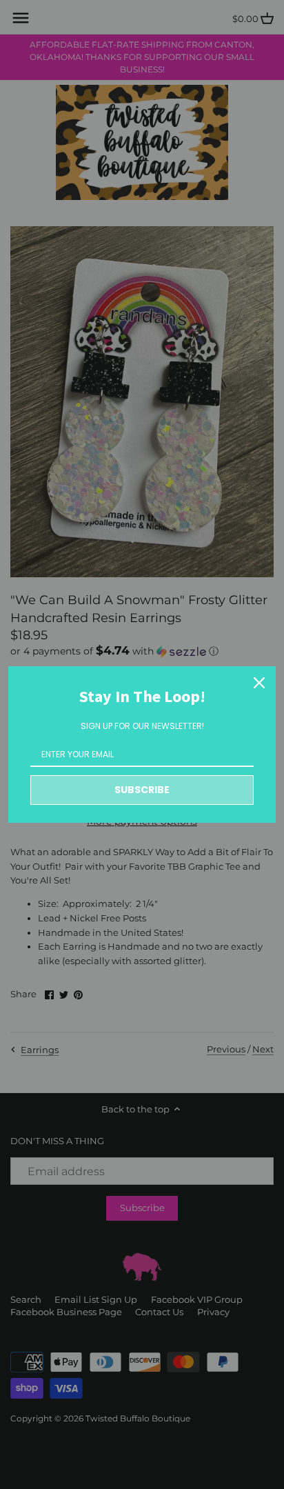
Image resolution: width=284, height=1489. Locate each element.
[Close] (259, 682)
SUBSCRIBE (142, 790)
